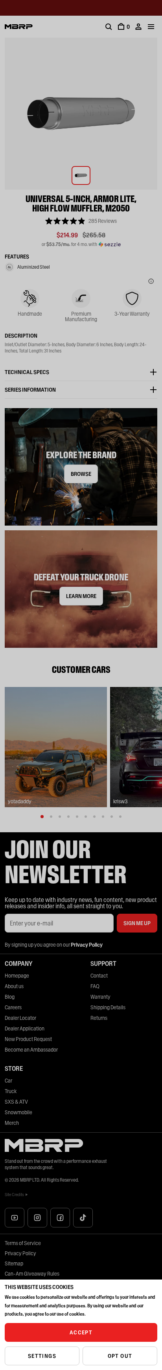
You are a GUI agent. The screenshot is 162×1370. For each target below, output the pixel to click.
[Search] (108, 26)
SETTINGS (42, 1355)
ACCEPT (81, 1332)
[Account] (138, 26)
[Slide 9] (111, 816)
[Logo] (19, 26)
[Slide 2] (51, 816)
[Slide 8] (103, 816)
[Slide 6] (85, 816)
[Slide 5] (77, 816)
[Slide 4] (68, 816)
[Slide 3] (59, 816)
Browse (81, 473)
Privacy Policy (20, 1253)
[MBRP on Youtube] (14, 1217)
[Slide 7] (94, 816)
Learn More (81, 596)
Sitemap (14, 1263)
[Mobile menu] (151, 26)
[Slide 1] (42, 816)
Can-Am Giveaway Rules (32, 1273)
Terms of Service (23, 1243)
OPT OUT (120, 1355)
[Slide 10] (120, 816)
